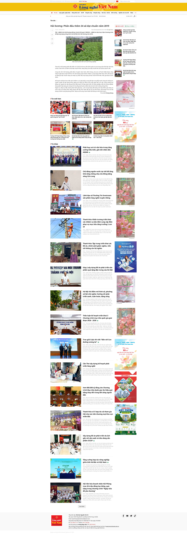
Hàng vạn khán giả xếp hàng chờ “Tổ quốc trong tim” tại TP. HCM (72, 16)
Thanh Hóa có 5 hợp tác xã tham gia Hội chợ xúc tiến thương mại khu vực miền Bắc (98, 414)
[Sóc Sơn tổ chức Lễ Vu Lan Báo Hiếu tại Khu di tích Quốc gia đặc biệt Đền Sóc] (103, 107)
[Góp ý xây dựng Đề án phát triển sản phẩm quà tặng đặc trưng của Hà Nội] (65, 276)
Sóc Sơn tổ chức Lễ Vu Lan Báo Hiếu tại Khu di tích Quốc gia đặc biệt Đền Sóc (103, 117)
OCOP (82, 12)
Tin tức (55, 12)
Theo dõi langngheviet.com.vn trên (99, 29)
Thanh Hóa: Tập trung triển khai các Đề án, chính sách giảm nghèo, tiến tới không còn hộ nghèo (97, 245)
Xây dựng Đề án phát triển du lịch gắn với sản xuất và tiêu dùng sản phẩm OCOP (96, 438)
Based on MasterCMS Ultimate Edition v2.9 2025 (62, 532)
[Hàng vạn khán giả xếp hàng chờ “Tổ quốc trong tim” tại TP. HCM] (60, 107)
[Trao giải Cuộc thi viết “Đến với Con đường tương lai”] (65, 348)
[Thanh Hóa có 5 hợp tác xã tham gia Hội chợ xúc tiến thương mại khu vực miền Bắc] (65, 420)
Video (131, 12)
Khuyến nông (96, 12)
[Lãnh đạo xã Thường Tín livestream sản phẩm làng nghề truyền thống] (65, 204)
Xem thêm (81, 506)
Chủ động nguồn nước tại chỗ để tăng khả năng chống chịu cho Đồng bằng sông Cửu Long (98, 173)
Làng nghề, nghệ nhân (64, 12)
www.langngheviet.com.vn (112, 526)
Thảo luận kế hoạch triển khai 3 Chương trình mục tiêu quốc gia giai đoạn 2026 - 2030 (97, 317)
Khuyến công (88, 12)
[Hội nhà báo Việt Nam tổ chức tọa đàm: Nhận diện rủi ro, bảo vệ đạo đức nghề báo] (82, 107)
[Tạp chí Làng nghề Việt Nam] (56, 520)
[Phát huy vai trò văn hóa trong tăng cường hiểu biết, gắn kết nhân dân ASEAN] (65, 156)
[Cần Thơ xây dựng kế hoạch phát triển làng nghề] (65, 372)
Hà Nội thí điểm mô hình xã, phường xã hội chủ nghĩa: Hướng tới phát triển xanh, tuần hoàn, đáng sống (97, 293)
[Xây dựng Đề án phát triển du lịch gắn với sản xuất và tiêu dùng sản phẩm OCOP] (65, 445)
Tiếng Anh (117, 1)
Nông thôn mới (76, 12)
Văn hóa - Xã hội (106, 12)
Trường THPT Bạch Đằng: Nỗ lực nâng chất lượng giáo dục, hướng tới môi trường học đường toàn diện (60, 137)
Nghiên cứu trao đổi (124, 12)
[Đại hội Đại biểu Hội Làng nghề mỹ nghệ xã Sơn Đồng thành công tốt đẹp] (82, 127)
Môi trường (114, 12)
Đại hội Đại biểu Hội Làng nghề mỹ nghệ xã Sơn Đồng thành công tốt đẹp (81, 136)
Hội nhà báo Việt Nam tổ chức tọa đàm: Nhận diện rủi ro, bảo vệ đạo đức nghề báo (81, 117)
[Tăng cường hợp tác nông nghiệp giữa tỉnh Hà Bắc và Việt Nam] (65, 469)
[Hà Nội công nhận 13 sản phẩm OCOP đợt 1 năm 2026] (103, 127)
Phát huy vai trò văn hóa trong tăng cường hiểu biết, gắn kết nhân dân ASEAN (97, 149)
